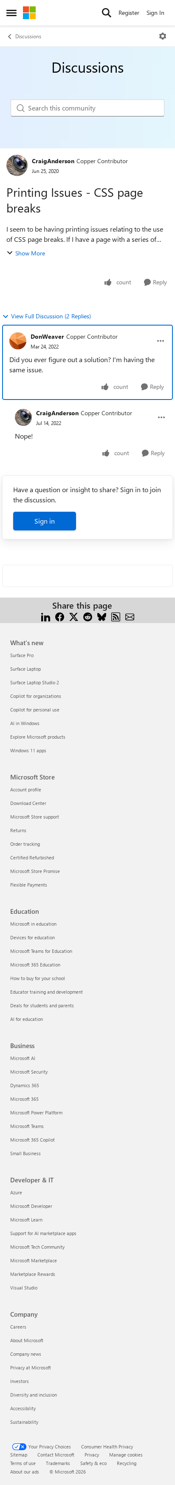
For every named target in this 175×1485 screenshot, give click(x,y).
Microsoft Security (29, 1071)
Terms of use (23, 1463)
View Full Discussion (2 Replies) (51, 316)
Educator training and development (46, 992)
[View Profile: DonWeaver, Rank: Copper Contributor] (17, 340)
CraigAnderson (53, 161)
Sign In (155, 13)
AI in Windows (25, 723)
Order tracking (25, 844)
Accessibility (23, 1408)
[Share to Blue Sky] (101, 615)
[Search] (107, 13)
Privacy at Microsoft (30, 1367)
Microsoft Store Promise (35, 871)
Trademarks (58, 1463)
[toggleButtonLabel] (163, 36)
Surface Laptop (25, 669)
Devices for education (32, 937)
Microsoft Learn (26, 1219)
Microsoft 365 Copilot (32, 1139)
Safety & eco (93, 1463)
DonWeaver (47, 336)
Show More (30, 253)
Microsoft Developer (31, 1206)
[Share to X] (73, 615)
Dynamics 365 (24, 1085)
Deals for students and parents (42, 1005)
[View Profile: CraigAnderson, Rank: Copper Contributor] (17, 165)
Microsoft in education (33, 924)
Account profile (25, 789)
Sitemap (18, 1454)
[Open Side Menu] (11, 12)
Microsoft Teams (27, 1126)
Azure (16, 1192)
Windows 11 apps (28, 750)
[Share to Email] (129, 615)
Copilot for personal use (34, 709)
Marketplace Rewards (32, 1274)
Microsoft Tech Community (37, 1247)
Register (129, 13)
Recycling (126, 1463)
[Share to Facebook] (59, 615)
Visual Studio (23, 1287)
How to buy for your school (37, 978)
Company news (25, 1354)
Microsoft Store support (34, 816)
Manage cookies (126, 1454)
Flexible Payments (28, 884)
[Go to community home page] (29, 12)
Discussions (28, 36)
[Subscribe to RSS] (115, 615)
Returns (18, 830)
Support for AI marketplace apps (43, 1233)
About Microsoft (26, 1340)
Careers (18, 1326)
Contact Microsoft (55, 1454)
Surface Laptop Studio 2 (34, 682)
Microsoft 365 (24, 1099)
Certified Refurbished (32, 857)
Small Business (25, 1153)
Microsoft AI (22, 1058)
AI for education (26, 1019)
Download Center (28, 803)
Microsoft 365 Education (35, 964)
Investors (19, 1381)
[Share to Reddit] (87, 615)
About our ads (24, 1471)
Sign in (44, 520)
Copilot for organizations (35, 696)
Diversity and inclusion (33, 1394)
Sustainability (24, 1422)
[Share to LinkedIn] (45, 615)
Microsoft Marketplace (33, 1260)
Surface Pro (22, 655)
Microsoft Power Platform (36, 1112)
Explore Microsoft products (37, 737)
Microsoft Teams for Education (41, 951)
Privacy (92, 1454)
